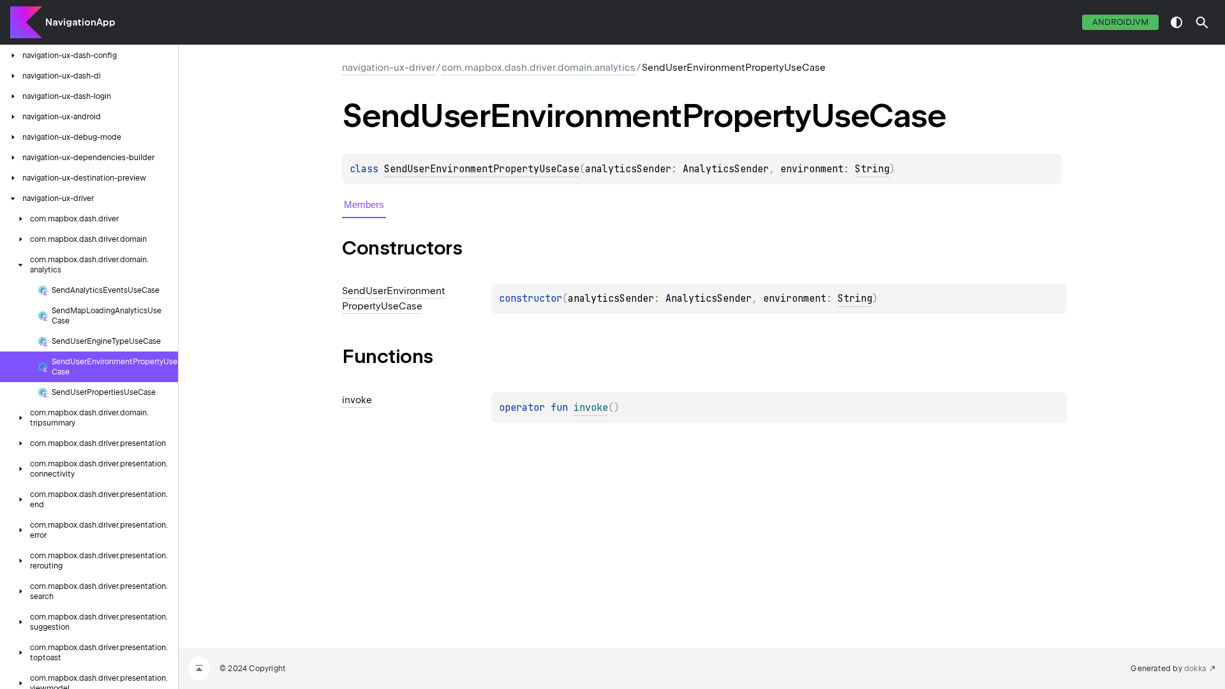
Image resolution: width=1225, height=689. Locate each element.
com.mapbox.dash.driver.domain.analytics (538, 67)
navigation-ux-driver (388, 67)
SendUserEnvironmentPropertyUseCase (481, 169)
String (872, 169)
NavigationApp (80, 22)
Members (364, 204)
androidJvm (1120, 22)
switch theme (1176, 22)
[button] (1202, 22)
